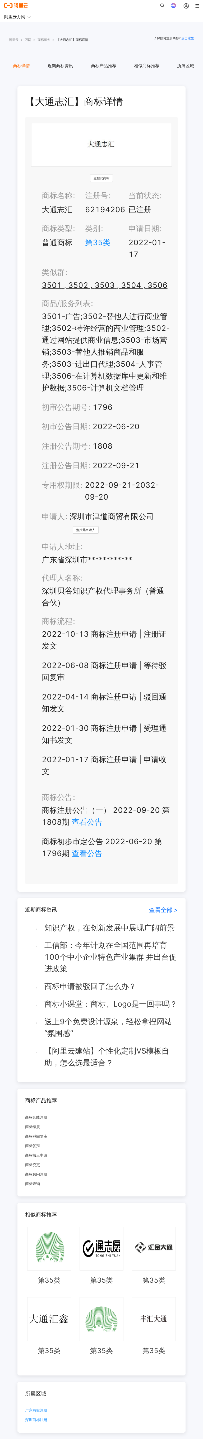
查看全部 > (163, 909)
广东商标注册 (36, 1410)
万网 (28, 40)
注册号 (96, 195)
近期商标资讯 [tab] (60, 65)
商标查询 (32, 1183)
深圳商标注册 (36, 1420)
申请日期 (143, 228)
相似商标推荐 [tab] (146, 65)
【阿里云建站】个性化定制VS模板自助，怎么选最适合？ (106, 1056)
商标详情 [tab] (21, 65)
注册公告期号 (65, 446)
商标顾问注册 (36, 1174)
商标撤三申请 (36, 1155)
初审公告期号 (65, 407)
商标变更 (32, 1164)
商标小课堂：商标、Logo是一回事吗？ (110, 1003)
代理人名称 (61, 577)
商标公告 (57, 797)
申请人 (53, 516)
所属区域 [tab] (185, 65)
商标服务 (44, 40)
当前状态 (143, 195)
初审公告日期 (65, 426)
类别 (92, 228)
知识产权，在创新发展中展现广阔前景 (109, 927)
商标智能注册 (36, 1117)
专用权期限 (61, 485)
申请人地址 (61, 546)
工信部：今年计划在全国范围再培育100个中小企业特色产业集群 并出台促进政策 (110, 956)
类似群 (53, 272)
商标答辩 (32, 1145)
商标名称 (57, 195)
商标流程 (57, 621)
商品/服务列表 (66, 303)
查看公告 (87, 822)
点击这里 (187, 38)
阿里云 (14, 40)
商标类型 (57, 228)
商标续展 (32, 1126)
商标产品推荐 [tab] (103, 65)
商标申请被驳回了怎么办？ (90, 986)
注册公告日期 (65, 465)
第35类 (97, 242)
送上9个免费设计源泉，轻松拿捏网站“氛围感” (108, 1027)
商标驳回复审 (36, 1136)
